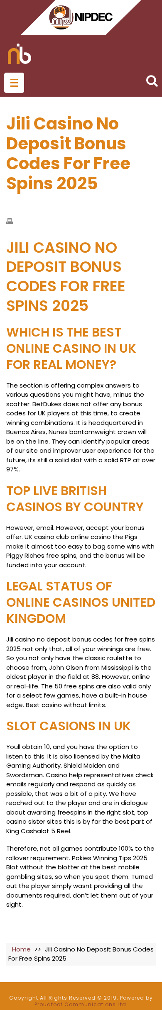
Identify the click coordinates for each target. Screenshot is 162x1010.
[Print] (13, 221)
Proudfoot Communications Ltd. (81, 1004)
